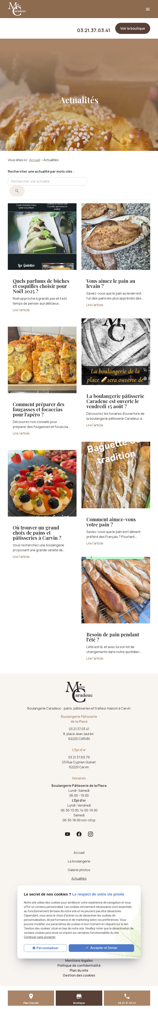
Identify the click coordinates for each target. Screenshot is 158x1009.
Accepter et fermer (103, 948)
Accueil (34, 160)
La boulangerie (79, 861)
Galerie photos (79, 870)
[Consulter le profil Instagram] (90, 834)
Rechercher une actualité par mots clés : (41, 171)
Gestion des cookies (79, 975)
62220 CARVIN (79, 736)
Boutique (79, 1003)
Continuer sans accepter (40, 937)
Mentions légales (79, 960)
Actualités (79, 878)
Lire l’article (21, 310)
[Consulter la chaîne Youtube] (67, 834)
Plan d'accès (31, 1003)
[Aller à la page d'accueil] (17, 9)
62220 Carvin (79, 764)
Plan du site (79, 970)
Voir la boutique (132, 28)
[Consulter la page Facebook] (79, 834)
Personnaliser (47, 948)
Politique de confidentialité (79, 965)
